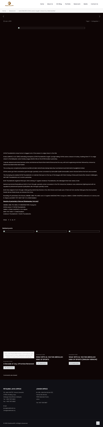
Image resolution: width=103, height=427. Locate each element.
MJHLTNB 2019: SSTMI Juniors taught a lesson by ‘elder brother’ (37, 11)
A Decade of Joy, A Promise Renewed (18, 364)
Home (4, 11)
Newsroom (12, 11)
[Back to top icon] (98, 423)
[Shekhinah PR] (9, 4)
